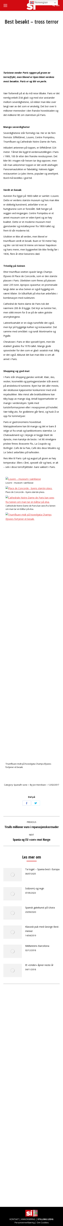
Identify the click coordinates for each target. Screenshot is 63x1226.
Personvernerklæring (25, 1222)
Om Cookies (43, 1222)
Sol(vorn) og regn (34, 888)
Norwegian (41, 2)
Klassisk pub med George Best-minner (42, 929)
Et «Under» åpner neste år (39, 965)
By (38, 784)
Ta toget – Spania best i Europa (42, 869)
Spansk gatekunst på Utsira (40, 907)
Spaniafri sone (20, 784)
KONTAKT (14, 1219)
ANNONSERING (28, 1219)
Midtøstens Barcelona (37, 945)
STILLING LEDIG (45, 1219)
